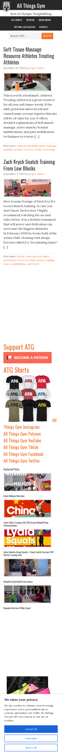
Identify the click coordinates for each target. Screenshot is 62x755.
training (49, 260)
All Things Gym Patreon (22, 433)
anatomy (22, 145)
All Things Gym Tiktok (20, 447)
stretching (49, 149)
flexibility (33, 145)
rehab (38, 149)
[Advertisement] (31, 311)
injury (42, 145)
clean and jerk (34, 256)
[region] (31, 724)
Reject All (31, 747)
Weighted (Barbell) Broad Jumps (18, 581)
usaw (6, 263)
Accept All (31, 729)
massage (52, 145)
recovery (28, 149)
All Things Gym (31, 5)
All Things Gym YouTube (22, 440)
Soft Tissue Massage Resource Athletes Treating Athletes (28, 55)
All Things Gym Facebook (23, 454)
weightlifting (17, 263)
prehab (18, 149)
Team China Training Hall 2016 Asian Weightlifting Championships (25, 524)
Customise (31, 738)
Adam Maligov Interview (13, 496)
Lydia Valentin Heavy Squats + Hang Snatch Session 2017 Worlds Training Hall (28, 553)
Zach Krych (32, 263)
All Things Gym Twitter (21, 460)
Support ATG (18, 347)
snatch (40, 260)
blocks (20, 256)
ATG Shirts (16, 370)
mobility (8, 149)
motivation (9, 260)
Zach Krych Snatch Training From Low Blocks (29, 165)
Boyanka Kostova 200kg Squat (17, 608)
